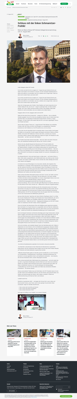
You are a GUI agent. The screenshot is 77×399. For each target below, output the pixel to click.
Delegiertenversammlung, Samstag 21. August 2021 (37, 19)
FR (54, 7)
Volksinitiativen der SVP (11, 371)
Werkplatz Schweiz (27, 374)
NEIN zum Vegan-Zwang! (45, 371)
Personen (9, 366)
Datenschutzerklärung (62, 390)
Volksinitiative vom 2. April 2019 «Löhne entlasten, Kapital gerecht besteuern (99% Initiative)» (41, 17)
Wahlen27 (55, 3)
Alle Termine (58, 379)
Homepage (9, 7)
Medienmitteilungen (11, 369)
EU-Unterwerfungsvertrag (45, 3)
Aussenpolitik (26, 369)
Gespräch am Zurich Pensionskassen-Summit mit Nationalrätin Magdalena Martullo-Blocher (62, 372)
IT (56, 7)
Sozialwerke (25, 367)
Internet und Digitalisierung (28, 366)
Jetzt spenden (12, 390)
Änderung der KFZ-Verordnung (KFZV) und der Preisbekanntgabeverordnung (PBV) (14, 344)
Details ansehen (34, 397)
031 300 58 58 (11, 388)
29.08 (57, 366)
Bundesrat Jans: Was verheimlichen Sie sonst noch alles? (47, 369)
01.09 (57, 369)
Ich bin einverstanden (66, 396)
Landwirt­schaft (26, 372)
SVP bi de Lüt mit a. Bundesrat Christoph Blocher (62, 377)
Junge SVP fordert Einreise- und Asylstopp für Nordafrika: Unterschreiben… (46, 374)
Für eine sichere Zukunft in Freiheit (10, 29)
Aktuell (8, 367)
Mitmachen (64, 3)
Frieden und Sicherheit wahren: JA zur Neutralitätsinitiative (46, 367)
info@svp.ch (19, 388)
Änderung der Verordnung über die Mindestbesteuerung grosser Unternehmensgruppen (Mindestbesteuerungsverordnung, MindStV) (46, 345)
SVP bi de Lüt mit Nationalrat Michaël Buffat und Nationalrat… (62, 368)
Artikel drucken (54, 36)
